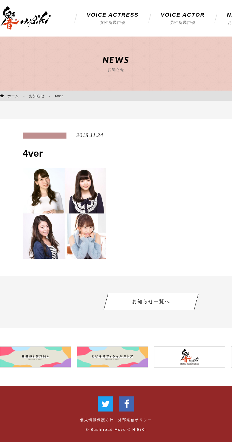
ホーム (13, 96)
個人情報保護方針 (97, 420)
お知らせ (37, 96)
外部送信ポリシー (135, 420)
